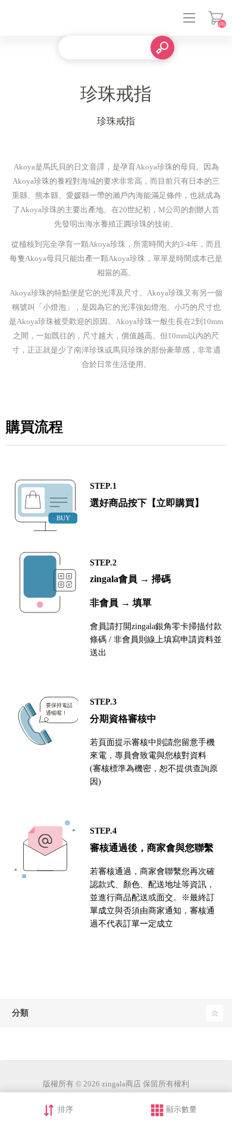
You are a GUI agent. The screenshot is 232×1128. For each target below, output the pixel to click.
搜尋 (162, 47)
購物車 (215, 18)
